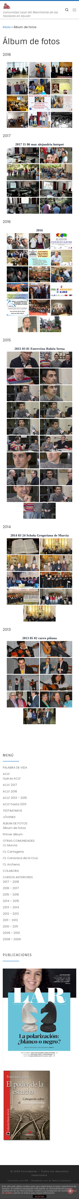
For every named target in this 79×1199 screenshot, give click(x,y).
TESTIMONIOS (12, 811)
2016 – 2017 (11, 888)
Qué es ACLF (12, 778)
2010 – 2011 (10, 926)
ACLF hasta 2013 (14, 804)
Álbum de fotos (14, 828)
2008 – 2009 (12, 939)
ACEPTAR (39, 1197)
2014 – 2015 (11, 901)
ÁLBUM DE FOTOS (15, 823)
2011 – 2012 (10, 920)
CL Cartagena (13, 852)
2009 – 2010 (11, 933)
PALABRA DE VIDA (15, 767)
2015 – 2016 (11, 894)
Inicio (7, 27)
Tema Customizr (61, 1180)
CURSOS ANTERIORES (18, 877)
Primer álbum (13, 834)
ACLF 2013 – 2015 (15, 798)
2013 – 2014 (11, 907)
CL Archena (11, 864)
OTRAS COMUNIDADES (19, 841)
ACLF (6, 774)
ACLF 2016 (10, 791)
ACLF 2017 (10, 785)
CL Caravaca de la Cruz (20, 858)
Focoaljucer (29, 1171)
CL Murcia (10, 845)
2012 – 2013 (11, 914)
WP (26, 1180)
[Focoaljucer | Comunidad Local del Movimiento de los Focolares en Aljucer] (7, 6)
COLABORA (11, 871)
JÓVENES (9, 817)
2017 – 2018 (11, 882)
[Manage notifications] (70, 1191)
